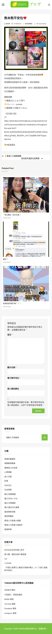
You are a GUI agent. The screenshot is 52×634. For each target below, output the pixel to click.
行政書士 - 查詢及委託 (13, 594)
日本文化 (8, 485)
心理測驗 (8, 472)
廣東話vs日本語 (10, 467)
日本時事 (8, 489)
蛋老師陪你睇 (9, 511)
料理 (6, 481)
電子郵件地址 (13, 378)
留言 (9, 334)
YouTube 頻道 (9, 604)
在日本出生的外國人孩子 (14, 549)
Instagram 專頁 (10, 613)
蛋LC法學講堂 (10, 503)
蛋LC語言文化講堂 (11, 507)
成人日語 (8, 476)
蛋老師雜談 (28, 24)
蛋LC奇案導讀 (10, 494)
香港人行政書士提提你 (13, 525)
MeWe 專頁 (9, 599)
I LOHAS (7, 563)
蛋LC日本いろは (10, 498)
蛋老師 (8, 24)
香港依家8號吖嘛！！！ (12, 303)
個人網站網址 (13, 388)
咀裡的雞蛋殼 (9, 459)
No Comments (41, 24)
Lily (5, 558)
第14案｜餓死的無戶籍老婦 (15, 554)
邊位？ (5, 259)
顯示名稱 (11, 367)
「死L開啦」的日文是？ (12, 214)
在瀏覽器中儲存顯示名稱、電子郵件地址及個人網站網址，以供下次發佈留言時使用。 (25, 403)
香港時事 (8, 529)
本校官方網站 (9, 590)
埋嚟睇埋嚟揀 (9, 463)
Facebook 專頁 (10, 608)
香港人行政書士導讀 (12, 520)
